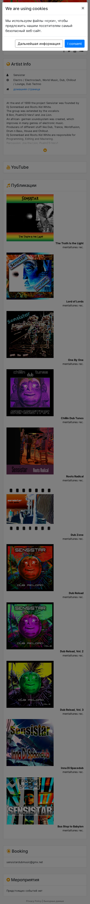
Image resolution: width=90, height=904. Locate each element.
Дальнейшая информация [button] (39, 44)
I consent (74, 44)
